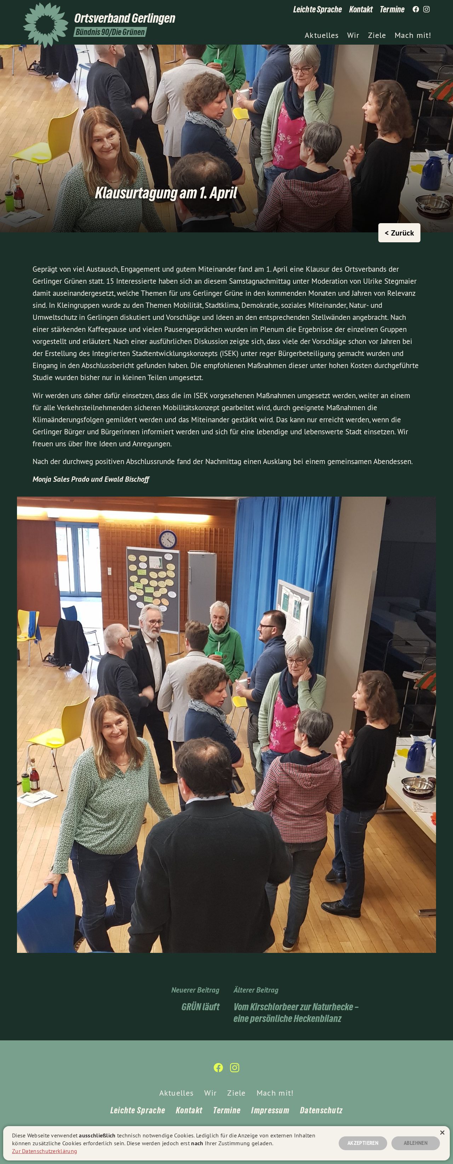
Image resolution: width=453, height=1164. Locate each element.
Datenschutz (321, 1110)
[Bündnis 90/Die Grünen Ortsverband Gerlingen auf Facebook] (416, 9)
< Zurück (399, 232)
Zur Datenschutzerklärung (44, 1150)
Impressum (270, 1110)
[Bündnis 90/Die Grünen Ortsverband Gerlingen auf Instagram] (426, 9)
